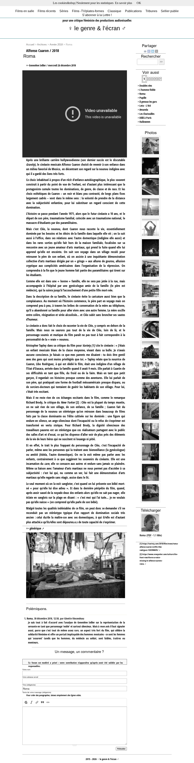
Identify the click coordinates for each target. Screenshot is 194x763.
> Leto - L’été (144, 105)
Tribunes (151, 11)
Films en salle (24, 11)
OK (139, 3)
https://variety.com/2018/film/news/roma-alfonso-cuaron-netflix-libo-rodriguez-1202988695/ (159, 546)
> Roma (142, 93)
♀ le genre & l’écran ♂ (97, 28)
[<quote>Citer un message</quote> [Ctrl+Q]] (42, 702)
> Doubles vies (145, 85)
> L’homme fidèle (146, 90)
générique (35, 528)
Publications (133, 11)
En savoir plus (123, 3)
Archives (42, 44)
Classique (114, 11)
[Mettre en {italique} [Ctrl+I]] (31, 702)
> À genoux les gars (147, 101)
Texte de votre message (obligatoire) (36, 692)
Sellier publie (170, 11)
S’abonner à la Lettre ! (97, 15)
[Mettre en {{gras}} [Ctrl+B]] (26, 702)
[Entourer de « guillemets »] (48, 702)
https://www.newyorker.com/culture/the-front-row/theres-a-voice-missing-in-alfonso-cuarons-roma (159, 559)
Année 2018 (56, 44)
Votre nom (26, 669)
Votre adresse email (30, 677)
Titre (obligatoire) (29, 685)
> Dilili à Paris (144, 118)
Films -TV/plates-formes (88, 11)
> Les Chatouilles (146, 114)
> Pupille (142, 97)
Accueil (30, 44)
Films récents (47, 11)
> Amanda (143, 109)
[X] (156, 51)
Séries (63, 11)
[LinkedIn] (152, 51)
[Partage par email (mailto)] (145, 51)
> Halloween (144, 121)
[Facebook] (148, 51)
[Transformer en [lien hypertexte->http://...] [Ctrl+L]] (37, 702)
